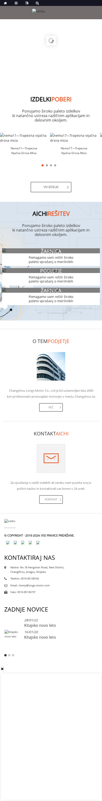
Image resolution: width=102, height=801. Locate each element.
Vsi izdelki (51, 187)
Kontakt (51, 499)
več (51, 407)
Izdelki (51, 99)
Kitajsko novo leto (40, 625)
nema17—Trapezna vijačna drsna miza (74, 150)
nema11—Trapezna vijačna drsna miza (24, 150)
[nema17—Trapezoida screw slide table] (74, 138)
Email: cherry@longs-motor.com (30, 585)
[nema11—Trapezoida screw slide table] (24, 138)
